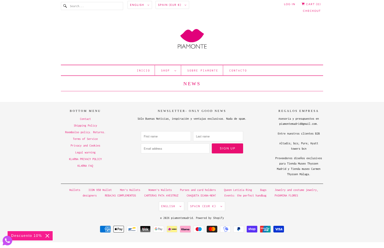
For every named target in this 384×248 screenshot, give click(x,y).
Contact (85, 119)
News (192, 83)
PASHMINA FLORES (286, 195)
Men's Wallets (130, 190)
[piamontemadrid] (192, 41)
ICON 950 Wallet (100, 190)
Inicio (143, 70)
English (137, 4)
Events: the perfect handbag (245, 195)
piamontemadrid (182, 217)
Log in (289, 4)
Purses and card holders (198, 190)
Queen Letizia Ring (239, 190)
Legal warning (85, 152)
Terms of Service (85, 139)
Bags (263, 190)
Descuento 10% (26, 236)
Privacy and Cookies (85, 145)
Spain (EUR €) (170, 4)
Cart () (313, 4)
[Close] (47, 236)
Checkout (312, 10)
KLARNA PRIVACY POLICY (85, 159)
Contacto (238, 70)
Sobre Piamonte (202, 70)
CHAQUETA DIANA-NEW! (201, 195)
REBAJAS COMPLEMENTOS (120, 195)
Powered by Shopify (210, 217)
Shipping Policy (85, 125)
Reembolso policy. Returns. (85, 132)
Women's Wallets (160, 190)
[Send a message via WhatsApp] (7, 240)
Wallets (74, 190)
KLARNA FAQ (85, 165)
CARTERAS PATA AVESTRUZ (161, 195)
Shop (166, 70)
